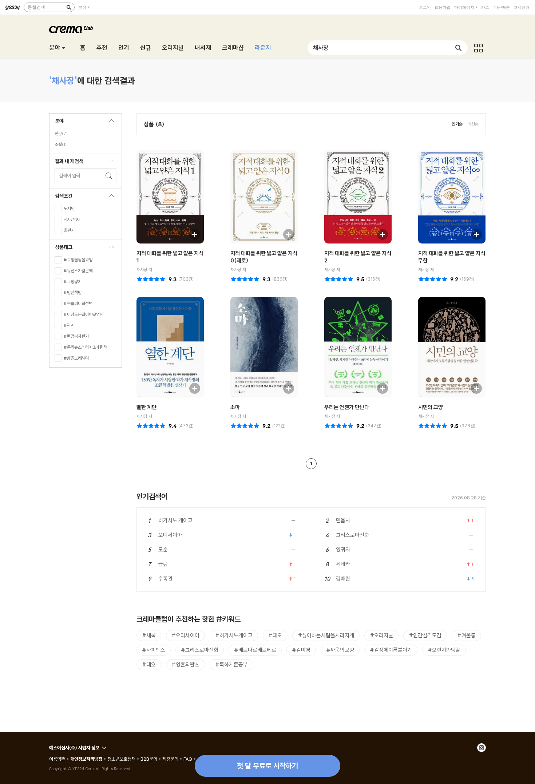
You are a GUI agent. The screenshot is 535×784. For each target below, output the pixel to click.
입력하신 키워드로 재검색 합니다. (109, 176)
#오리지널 (381, 635)
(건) (186, 279)
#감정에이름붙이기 (391, 649)
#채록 (149, 635)
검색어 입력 (69, 175)
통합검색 (36, 7)
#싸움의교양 (340, 649)
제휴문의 (170, 759)
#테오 (275, 635)
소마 (235, 407)
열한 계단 (146, 407)
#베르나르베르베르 (255, 649)
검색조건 (60, 198)
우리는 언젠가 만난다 (346, 407)
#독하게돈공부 (231, 664)
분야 (82, 7)
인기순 (457, 124)
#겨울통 (466, 635)
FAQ (187, 759)
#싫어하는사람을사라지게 (326, 635)
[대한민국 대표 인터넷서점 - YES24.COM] (12, 7)
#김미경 (301, 649)
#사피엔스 (153, 649)
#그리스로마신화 (199, 649)
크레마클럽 (71, 29)
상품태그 (60, 249)
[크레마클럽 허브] (478, 47)
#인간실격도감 (425, 635)
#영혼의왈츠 (185, 664)
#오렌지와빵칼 (444, 649)
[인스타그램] (481, 747)
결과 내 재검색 (66, 163)
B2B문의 (148, 759)
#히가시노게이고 (234, 635)
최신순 (473, 124)
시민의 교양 (430, 407)
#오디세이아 (185, 635)
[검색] (68, 7)
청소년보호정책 (121, 759)
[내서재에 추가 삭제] (191, 233)
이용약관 (57, 759)
